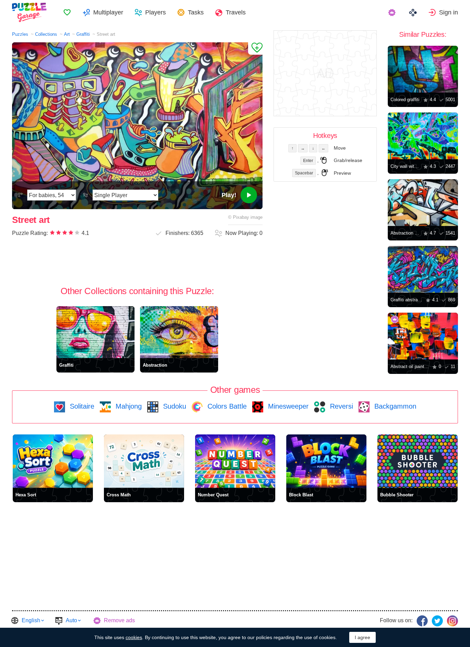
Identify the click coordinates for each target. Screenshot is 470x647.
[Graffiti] (95, 332)
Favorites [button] (67, 12)
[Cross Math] (144, 461)
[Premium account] (393, 12)
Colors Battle (226, 406)
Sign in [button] (448, 12)
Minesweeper (287, 406)
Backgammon (394, 406)
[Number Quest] (235, 461)
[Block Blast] (326, 461)
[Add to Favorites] (255, 48)
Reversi (340, 406)
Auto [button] (71, 620)
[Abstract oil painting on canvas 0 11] (423, 336)
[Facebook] (422, 620)
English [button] (31, 620)
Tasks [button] (196, 12)
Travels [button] (236, 12)
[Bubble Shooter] (417, 461)
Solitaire (81, 406)
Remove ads (119, 620)
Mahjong (128, 406)
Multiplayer (108, 12)
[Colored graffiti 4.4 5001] (423, 69)
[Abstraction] (179, 332)
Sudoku (173, 406)
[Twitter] (437, 620)
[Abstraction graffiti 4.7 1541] (423, 202)
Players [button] (155, 12)
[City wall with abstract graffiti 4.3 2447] (423, 135)
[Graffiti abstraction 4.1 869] (423, 269)
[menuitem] (67, 12)
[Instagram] (452, 620)
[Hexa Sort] (53, 461)
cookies (134, 637)
